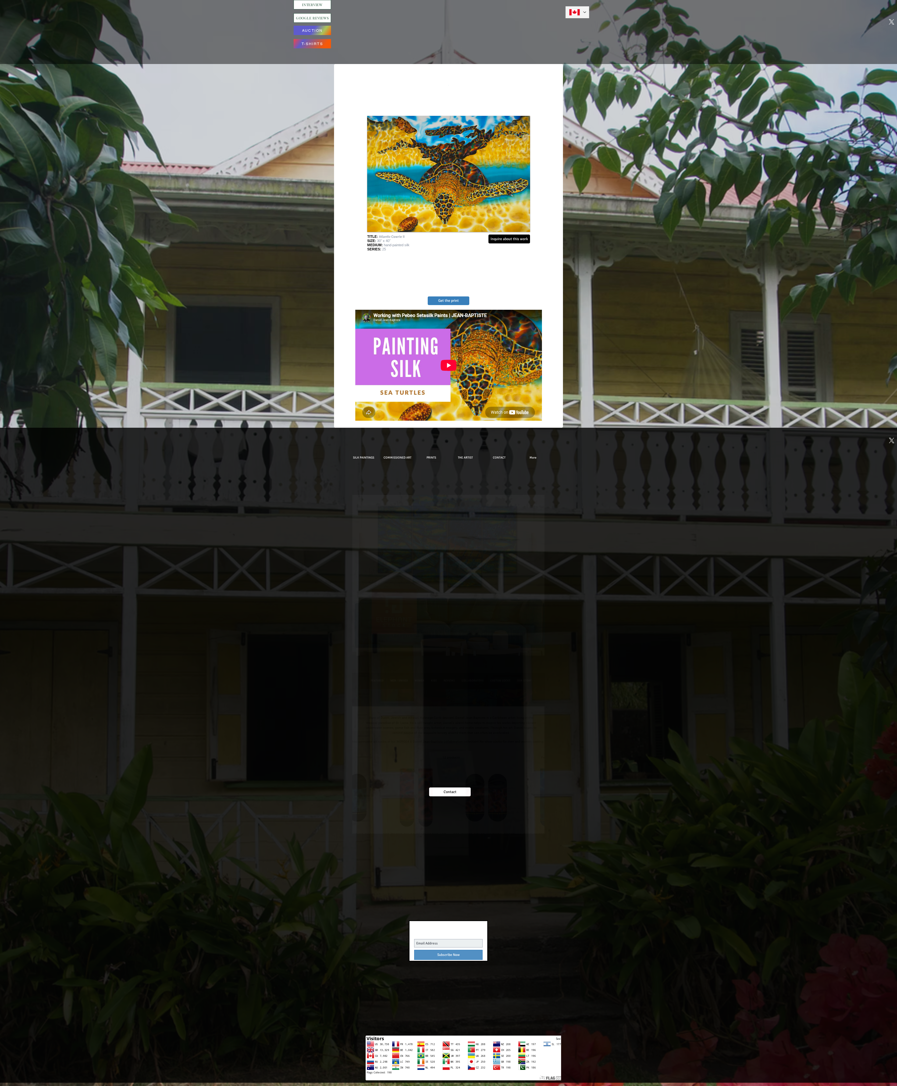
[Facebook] (481, 22)
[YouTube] (447, 22)
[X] (413, 22)
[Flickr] (469, 22)
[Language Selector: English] (577, 12)
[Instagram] (425, 22)
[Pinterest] (436, 22)
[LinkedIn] (458, 22)
